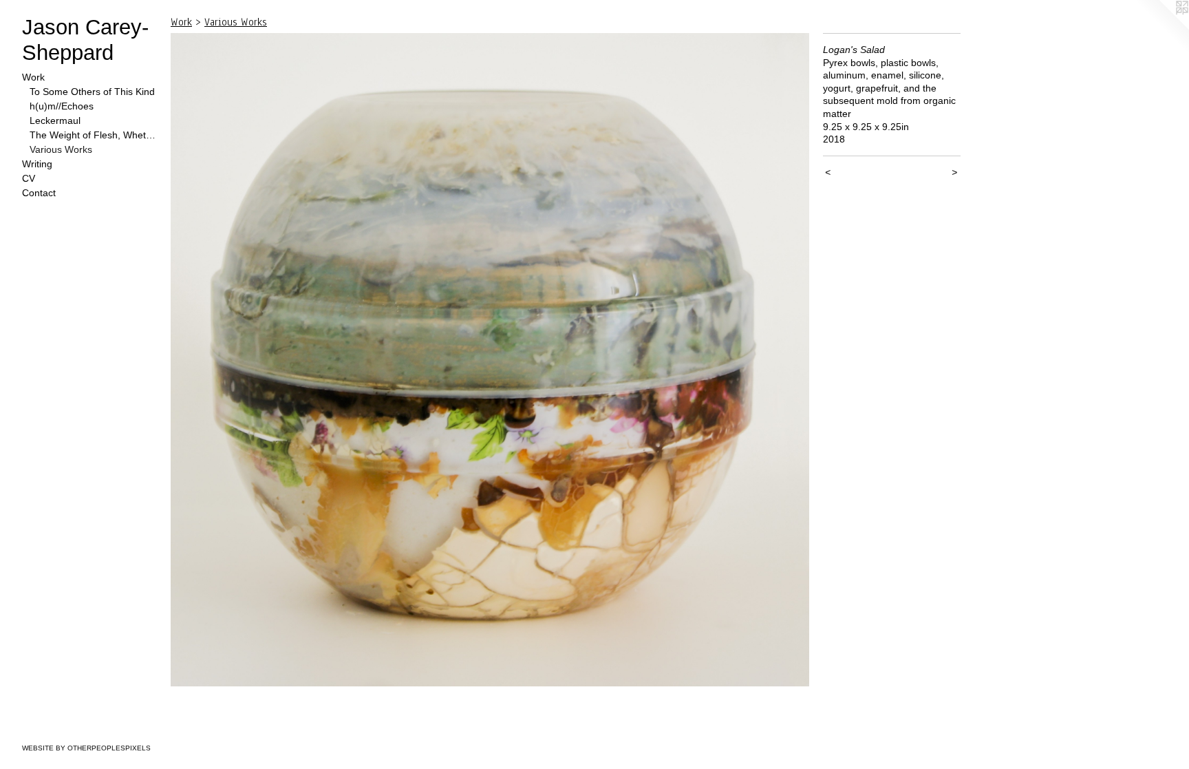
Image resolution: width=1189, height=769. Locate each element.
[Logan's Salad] (490, 359)
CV (28, 178)
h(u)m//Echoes (62, 106)
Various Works (61, 149)
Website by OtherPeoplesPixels (86, 748)
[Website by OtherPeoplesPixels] (1161, 27)
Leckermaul (55, 120)
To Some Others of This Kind (92, 91)
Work (33, 77)
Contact (39, 192)
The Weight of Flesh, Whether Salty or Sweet (95, 134)
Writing (37, 163)
